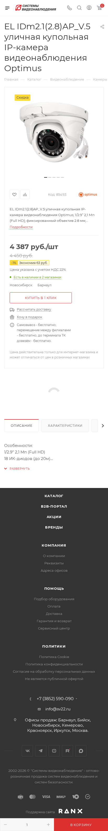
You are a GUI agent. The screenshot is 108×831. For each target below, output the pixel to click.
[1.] (54, 133)
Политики (54, 646)
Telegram (40, 750)
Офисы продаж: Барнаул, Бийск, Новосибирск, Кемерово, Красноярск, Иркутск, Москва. (58, 725)
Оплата (54, 606)
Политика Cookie (54, 657)
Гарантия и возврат (54, 621)
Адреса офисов (54, 570)
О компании (54, 556)
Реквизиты (54, 563)
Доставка (54, 613)
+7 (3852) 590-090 (55, 699)
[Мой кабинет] (89, 8)
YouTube (54, 750)
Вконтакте (27, 750)
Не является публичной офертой (54, 679)
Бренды (54, 527)
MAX (81, 750)
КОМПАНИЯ (54, 545)
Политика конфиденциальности (54, 664)
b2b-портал (54, 506)
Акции (54, 517)
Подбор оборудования (54, 599)
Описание (21, 426)
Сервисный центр (54, 628)
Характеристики (65, 426)
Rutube (67, 750)
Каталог (54, 496)
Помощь (54, 588)
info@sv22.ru (58, 708)
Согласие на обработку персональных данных (54, 671)
